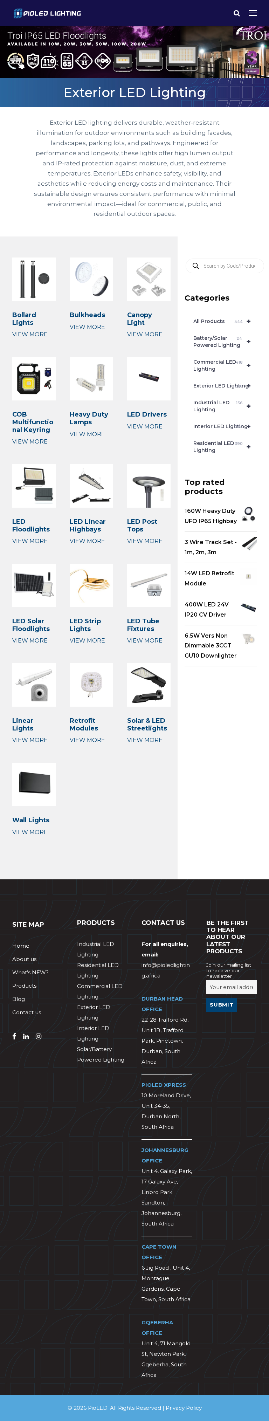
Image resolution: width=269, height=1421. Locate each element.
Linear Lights (22, 724)
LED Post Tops (142, 525)
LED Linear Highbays (88, 525)
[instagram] (38, 1036)
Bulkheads (87, 315)
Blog (18, 999)
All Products (222, 321)
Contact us (26, 1012)
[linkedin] (26, 1036)
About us (24, 959)
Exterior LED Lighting (222, 386)
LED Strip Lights (85, 625)
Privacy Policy (184, 1408)
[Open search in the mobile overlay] (225, 266)
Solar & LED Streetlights (147, 724)
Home (20, 945)
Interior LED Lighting (222, 426)
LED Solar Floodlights (31, 625)
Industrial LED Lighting (222, 406)
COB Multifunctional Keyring (32, 422)
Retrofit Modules (84, 724)
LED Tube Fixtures (143, 625)
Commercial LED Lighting (222, 365)
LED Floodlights (31, 525)
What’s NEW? (30, 972)
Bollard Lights (24, 319)
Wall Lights (30, 820)
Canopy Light (139, 319)
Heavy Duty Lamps (89, 418)
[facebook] (14, 1036)
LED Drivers (147, 414)
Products (24, 985)
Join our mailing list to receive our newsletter (228, 970)
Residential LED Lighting (222, 446)
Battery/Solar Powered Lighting (222, 341)
